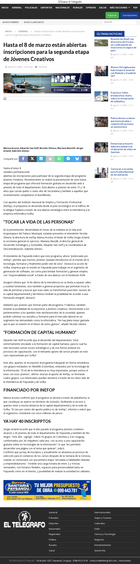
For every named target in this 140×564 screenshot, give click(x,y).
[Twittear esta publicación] (32, 159)
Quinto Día (99, 550)
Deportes (46, 7)
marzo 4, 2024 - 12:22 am (20, 66)
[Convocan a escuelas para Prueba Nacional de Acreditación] (101, 173)
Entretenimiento (102, 545)
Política (52, 539)
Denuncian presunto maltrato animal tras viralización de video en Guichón (123, 148)
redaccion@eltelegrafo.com (103, 560)
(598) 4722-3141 (80, 560)
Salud (103, 7)
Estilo (97, 528)
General (17, 7)
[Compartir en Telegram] (68, 159)
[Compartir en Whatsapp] (59, 159)
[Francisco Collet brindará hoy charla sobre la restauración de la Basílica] (101, 96)
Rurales (78, 7)
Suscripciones (130, 15)
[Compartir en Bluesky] (77, 159)
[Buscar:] (119, 21)
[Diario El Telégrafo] (70, 1)
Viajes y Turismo (102, 517)
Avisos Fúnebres (11, 22)
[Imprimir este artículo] (50, 159)
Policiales (31, 7)
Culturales (99, 523)
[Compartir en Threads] (86, 159)
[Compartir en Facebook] (23, 159)
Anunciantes (125, 560)
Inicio (5, 7)
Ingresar (112, 15)
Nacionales (62, 7)
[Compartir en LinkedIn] (41, 159)
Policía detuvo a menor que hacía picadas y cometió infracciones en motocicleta (123, 122)
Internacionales (102, 512)
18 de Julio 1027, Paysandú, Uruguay (53, 560)
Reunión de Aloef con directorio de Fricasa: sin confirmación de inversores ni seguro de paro (123, 45)
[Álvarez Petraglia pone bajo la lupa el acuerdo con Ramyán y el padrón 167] (101, 71)
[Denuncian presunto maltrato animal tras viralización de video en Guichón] (101, 147)
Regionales (54, 534)
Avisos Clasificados (34, 22)
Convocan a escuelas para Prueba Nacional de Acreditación (122, 172)
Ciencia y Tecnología (104, 534)
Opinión (91, 7)
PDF (135, 7)
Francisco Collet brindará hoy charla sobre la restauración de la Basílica (122, 97)
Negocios (99, 539)
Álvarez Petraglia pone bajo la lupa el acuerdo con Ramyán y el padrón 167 (123, 71)
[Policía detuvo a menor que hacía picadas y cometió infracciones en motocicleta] (101, 122)
